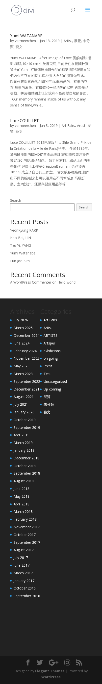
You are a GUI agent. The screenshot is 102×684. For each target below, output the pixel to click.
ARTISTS (50, 335)
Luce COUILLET (24, 120)
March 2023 (23, 373)
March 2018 (23, 511)
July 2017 (21, 557)
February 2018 (25, 519)
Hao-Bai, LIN (20, 237)
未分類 (49, 404)
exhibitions (52, 350)
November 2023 (27, 358)
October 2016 (25, 588)
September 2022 (27, 381)
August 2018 (24, 481)
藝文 (19, 46)
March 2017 (23, 573)
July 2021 (21, 404)
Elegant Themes (50, 671)
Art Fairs (68, 125)
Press (48, 366)
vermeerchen (25, 40)
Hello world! (66, 282)
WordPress (51, 677)
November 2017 (27, 527)
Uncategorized (55, 381)
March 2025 (23, 327)
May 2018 (21, 496)
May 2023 (21, 366)
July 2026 (21, 320)
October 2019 (25, 419)
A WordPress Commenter (30, 282)
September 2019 (27, 427)
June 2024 (21, 343)
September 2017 (27, 542)
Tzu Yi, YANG (20, 245)
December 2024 (26, 335)
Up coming (52, 389)
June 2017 (21, 565)
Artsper (49, 343)
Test (47, 373)
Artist (68, 40)
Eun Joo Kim (20, 260)
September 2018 (27, 473)
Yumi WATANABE (26, 36)
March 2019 (23, 442)
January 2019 (24, 450)
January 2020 (24, 412)
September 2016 (27, 595)
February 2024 (25, 350)
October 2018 (25, 465)
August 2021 (24, 396)
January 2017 (24, 580)
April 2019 (21, 435)
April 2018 (21, 504)
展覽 (77, 40)
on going (51, 358)
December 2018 (26, 458)
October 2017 (25, 534)
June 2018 (21, 488)
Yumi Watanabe (22, 253)
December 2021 (26, 389)
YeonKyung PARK (24, 230)
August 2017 (24, 549)
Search (15, 200)
